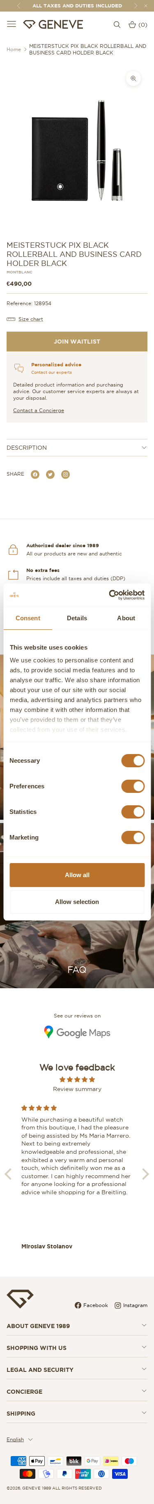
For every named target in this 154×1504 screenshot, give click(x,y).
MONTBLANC (19, 272)
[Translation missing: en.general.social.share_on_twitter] (50, 474)
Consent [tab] (28, 618)
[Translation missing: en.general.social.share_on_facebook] (35, 474)
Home (14, 49)
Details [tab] (77, 618)
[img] (77, 1079)
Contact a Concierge (38, 410)
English (15, 1439)
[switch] (133, 786)
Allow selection (77, 901)
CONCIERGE (24, 1391)
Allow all (77, 874)
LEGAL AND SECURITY (40, 1369)
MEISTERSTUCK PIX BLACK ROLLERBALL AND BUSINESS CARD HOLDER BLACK (87, 49)
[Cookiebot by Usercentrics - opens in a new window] (110, 595)
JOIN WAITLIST (77, 341)
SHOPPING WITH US (37, 1348)
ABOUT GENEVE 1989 (38, 1326)
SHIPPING (21, 1413)
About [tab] (126, 618)
